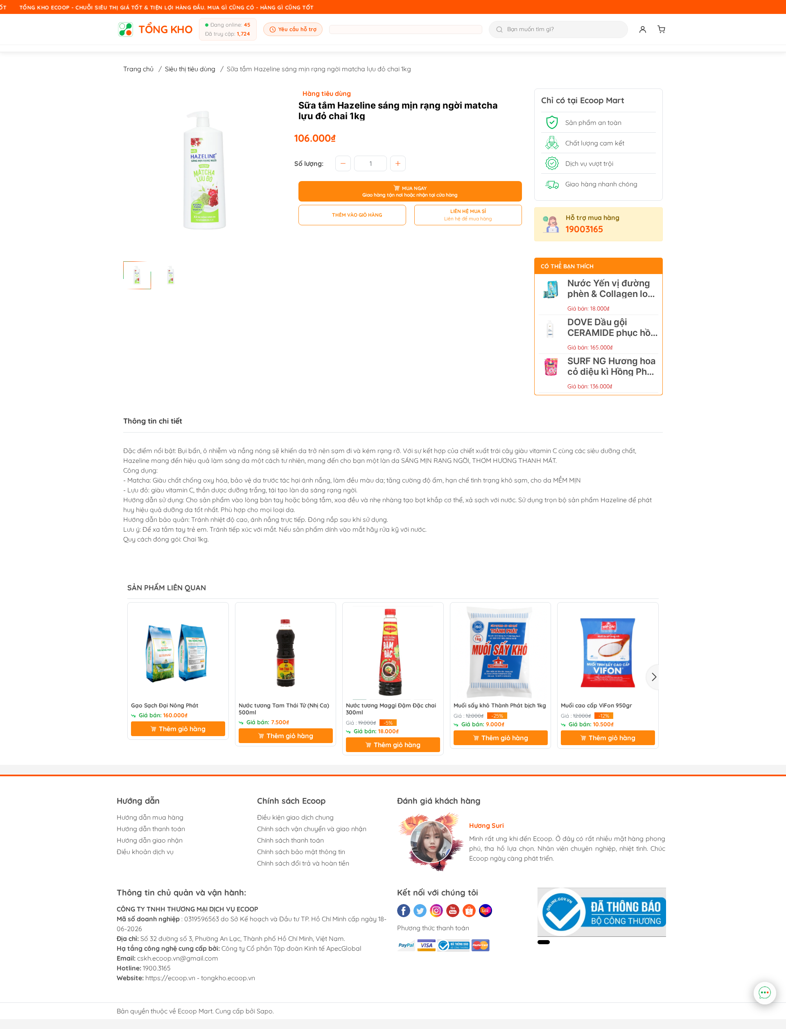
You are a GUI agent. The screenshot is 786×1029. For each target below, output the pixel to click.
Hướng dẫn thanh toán (151, 829)
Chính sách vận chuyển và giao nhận (311, 829)
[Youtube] (452, 910)
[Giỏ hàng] (661, 29)
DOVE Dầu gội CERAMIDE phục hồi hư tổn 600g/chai (610, 333)
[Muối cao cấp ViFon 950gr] (608, 653)
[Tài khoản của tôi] (643, 29)
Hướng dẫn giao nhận (150, 840)
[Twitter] (420, 910)
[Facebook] (403, 910)
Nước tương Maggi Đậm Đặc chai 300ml (391, 709)
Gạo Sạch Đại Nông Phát (165, 705)
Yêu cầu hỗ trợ (297, 29)
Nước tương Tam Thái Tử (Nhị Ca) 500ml (284, 709)
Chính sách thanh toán (290, 840)
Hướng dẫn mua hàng (150, 817)
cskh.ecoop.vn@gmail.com (177, 958)
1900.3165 (157, 968)
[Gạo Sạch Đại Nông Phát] (178, 653)
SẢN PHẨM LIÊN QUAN (166, 587)
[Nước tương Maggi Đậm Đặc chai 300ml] (393, 653)
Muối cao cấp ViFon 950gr (596, 705)
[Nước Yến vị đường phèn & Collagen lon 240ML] (551, 295)
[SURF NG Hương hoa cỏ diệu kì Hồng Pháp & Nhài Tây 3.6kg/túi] (551, 373)
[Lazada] (485, 910)
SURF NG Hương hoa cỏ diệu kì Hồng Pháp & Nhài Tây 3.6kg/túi (612, 372)
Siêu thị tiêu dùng (190, 69)
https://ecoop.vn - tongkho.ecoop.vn (200, 978)
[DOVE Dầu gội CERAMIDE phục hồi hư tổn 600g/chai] (551, 334)
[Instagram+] (436, 910)
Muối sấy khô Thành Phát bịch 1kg (500, 705)
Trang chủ (138, 69)
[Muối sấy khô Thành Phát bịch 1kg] (501, 653)
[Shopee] (469, 910)
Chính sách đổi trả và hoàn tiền (303, 863)
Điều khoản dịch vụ (145, 852)
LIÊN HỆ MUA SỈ (468, 211)
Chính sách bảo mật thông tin (301, 852)
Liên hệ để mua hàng (468, 218)
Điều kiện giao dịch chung (295, 817)
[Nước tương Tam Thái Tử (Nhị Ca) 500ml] (286, 653)
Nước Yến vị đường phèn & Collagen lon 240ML (610, 294)
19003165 (584, 229)
